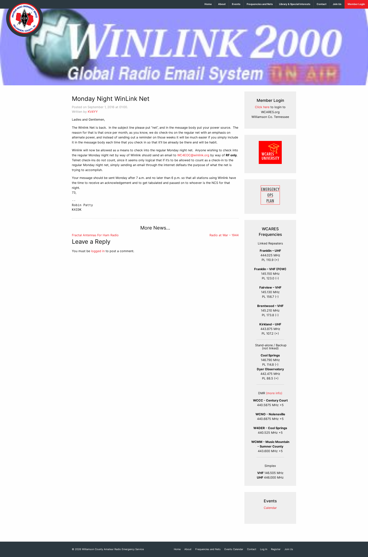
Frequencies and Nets (260, 4)
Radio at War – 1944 (224, 235)
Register (276, 549)
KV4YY (93, 112)
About (222, 4)
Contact (321, 4)
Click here (262, 107)
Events (236, 4)
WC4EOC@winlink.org (193, 155)
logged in (98, 251)
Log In (263, 549)
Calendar (270, 508)
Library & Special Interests (294, 4)
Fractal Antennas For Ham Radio (95, 235)
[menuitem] (208, 4)
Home (208, 4)
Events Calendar (233, 549)
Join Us (337, 4)
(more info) (274, 393)
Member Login (356, 4)
